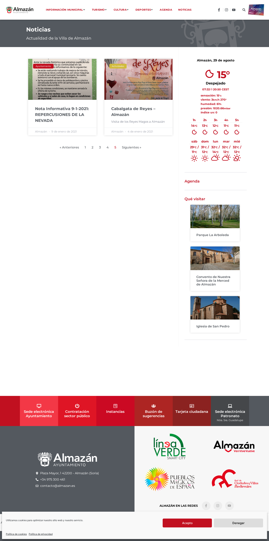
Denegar (238, 523)
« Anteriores (69, 147)
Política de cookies (16, 534)
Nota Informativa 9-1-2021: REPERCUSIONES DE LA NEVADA (62, 114)
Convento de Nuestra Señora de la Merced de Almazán (213, 280)
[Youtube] (229, 505)
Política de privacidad (41, 534)
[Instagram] (217, 505)
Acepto (187, 523)
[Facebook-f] (206, 505)
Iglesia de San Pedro (212, 326)
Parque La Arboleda (212, 235)
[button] (244, 10)
